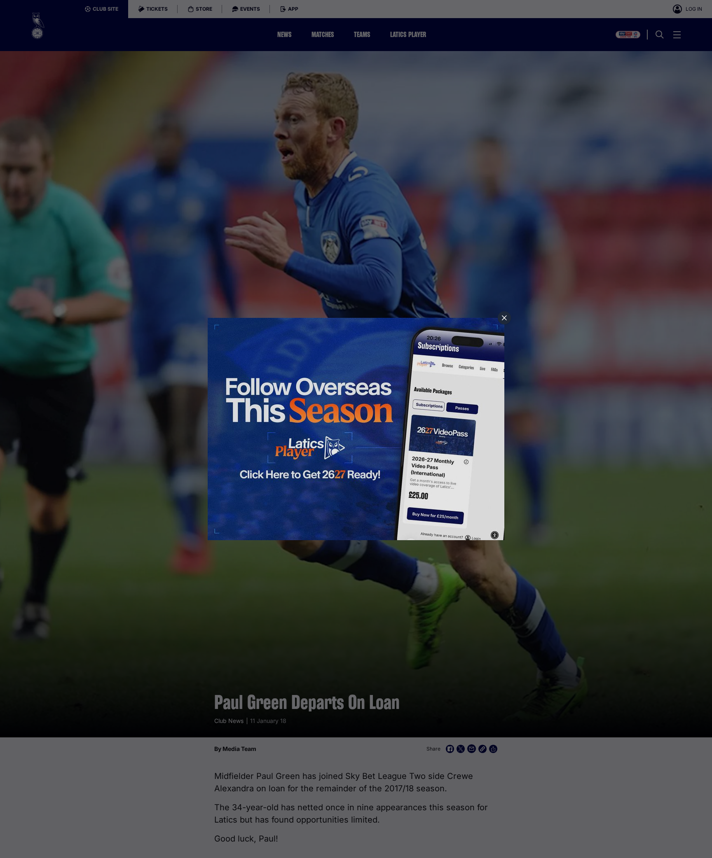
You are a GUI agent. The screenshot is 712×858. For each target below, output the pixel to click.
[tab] (504, 318)
